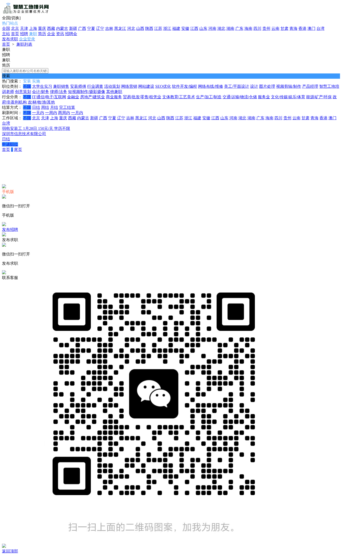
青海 (293, 28)
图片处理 (267, 86)
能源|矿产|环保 (319, 97)
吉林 (109, 28)
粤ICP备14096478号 (149, 159)
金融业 (73, 97)
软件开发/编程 (184, 86)
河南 (212, 28)
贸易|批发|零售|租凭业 (142, 97)
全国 (6, 28)
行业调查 (95, 86)
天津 (24, 28)
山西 (140, 28)
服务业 (264, 97)
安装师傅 (78, 86)
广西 (82, 28)
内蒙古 (62, 28)
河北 (131, 28)
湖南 (230, 28)
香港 (302, 28)
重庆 (42, 28)
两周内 (64, 113)
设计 (254, 86)
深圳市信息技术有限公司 (24, 134)
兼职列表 (24, 44)
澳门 (311, 28)
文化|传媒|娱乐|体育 (288, 97)
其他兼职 (114, 91)
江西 (194, 28)
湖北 (221, 28)
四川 (257, 28)
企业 (51, 34)
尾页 (18, 149)
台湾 (320, 28)
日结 (36, 107)
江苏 (158, 28)
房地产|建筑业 (92, 97)
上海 (33, 28)
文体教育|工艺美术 (178, 97)
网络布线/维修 (210, 86)
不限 (27, 86)
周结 (45, 107)
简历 (42, 34)
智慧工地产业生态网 (110, 159)
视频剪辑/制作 (288, 86)
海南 (248, 28)
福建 (176, 28)
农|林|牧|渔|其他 (41, 102)
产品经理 (310, 86)
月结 (54, 107)
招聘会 (71, 34)
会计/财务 (40, 91)
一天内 (38, 113)
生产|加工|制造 (209, 97)
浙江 (167, 28)
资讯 (60, 34)
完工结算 (67, 107)
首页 (15, 34)
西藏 (51, 28)
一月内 (77, 113)
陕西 (149, 28)
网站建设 (146, 86)
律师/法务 (58, 91)
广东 (239, 28)
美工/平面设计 (236, 86)
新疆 (73, 28)
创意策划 (23, 91)
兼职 (33, 34)
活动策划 (112, 86)
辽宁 (100, 28)
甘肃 (284, 28)
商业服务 (114, 97)
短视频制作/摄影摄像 (86, 91)
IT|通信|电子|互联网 (49, 97)
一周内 (51, 113)
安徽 (185, 28)
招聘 (24, 34)
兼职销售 (61, 86)
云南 (275, 28)
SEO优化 (163, 86)
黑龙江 (120, 28)
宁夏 (91, 28)
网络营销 (129, 86)
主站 (6, 34)
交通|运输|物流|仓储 (240, 97)
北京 (15, 28)
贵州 (266, 28)
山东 (203, 28)
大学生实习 (42, 86)
